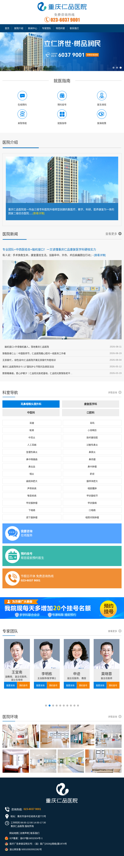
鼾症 (92, 474)
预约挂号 (23, 685)
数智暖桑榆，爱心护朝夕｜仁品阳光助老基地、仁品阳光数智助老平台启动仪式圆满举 (38, 373)
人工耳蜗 (31, 444)
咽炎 (32, 474)
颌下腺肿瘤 (31, 517)
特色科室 (60, 28)
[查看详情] (38, 213)
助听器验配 (92, 437)
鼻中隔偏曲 (31, 459)
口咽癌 (92, 510)
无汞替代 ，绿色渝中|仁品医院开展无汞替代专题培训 (29, 360)
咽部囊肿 (92, 488)
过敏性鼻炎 (92, 444)
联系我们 (74, 28)
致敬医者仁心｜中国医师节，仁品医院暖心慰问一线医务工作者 (34, 353)
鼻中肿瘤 (92, 466)
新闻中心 (32, 28)
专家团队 (46, 28)
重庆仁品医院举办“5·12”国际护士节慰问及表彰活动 (28, 366)
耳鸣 (92, 423)
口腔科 (90, 412)
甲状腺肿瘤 (31, 503)
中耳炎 (31, 437)
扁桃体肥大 (31, 481)
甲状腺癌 (92, 503)
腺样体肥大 (92, 481)
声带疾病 (31, 488)
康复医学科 (90, 404)
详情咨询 (112, 392)
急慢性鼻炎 (31, 452)
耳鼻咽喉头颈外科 (31, 404)
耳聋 (32, 423)
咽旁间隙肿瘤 (92, 517)
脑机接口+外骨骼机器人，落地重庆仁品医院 (25, 346)
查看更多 (111, 234)
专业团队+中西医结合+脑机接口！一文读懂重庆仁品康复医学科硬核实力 (49, 249)
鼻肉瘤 (92, 459)
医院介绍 (18, 28)
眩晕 (32, 430)
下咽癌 (31, 510)
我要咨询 (10, 685)
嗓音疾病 (31, 495)
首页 (7, 28)
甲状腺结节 (92, 495)
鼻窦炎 (92, 452)
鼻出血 (31, 466)
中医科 (31, 412)
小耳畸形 (92, 430)
